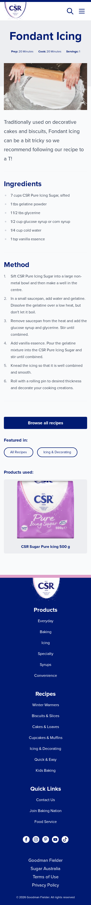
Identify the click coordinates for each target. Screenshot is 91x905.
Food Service (45, 821)
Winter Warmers (45, 705)
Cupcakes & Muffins (45, 737)
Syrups (45, 664)
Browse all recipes (45, 423)
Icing (45, 642)
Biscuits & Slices (45, 716)
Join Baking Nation (46, 810)
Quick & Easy (45, 759)
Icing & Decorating (57, 452)
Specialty (45, 653)
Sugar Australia (45, 868)
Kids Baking (46, 770)
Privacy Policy (45, 885)
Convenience (45, 675)
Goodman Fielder (45, 860)
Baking (45, 632)
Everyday (45, 621)
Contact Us (45, 800)
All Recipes (18, 452)
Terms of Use (45, 876)
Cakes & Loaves (45, 726)
